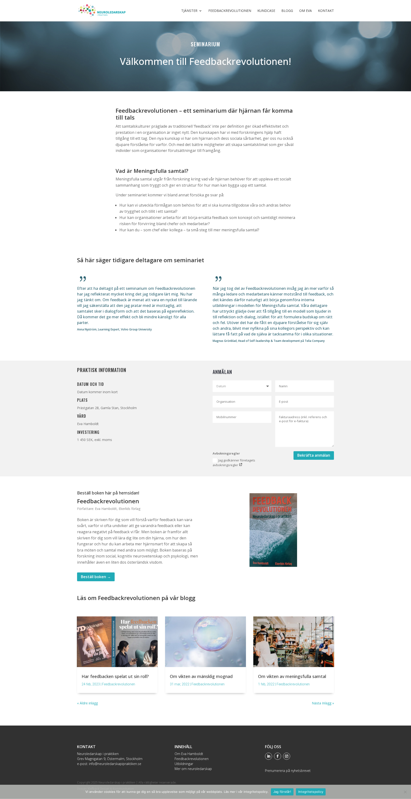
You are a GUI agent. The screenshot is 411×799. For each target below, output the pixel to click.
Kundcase (266, 11)
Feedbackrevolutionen (229, 11)
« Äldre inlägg (87, 703)
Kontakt (326, 11)
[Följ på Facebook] (277, 756)
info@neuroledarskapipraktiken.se (115, 763)
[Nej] (405, 791)
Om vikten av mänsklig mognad (201, 676)
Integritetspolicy (310, 792)
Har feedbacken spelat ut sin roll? (115, 676)
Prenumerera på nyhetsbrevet (288, 770)
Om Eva (305, 11)
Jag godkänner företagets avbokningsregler (234, 462)
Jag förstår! (282, 792)
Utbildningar (184, 763)
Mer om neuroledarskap (193, 768)
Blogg (287, 11)
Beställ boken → (96, 576)
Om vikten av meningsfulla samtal (292, 676)
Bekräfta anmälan (313, 455)
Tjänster (189, 11)
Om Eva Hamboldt (189, 753)
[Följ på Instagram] (286, 756)
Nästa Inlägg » (323, 703)
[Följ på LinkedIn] (268, 756)
